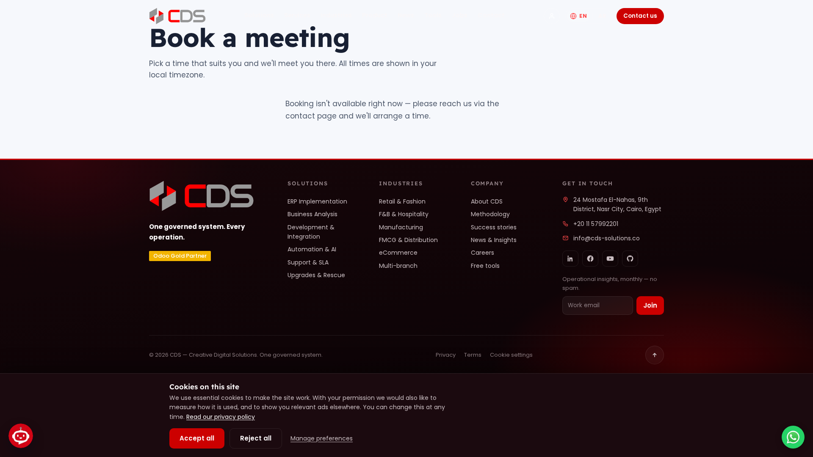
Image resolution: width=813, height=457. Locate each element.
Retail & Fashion (402, 201)
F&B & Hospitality (404, 214)
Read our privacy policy (220, 417)
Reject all (255, 438)
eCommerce (398, 252)
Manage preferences (321, 438)
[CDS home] (177, 16)
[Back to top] (654, 355)
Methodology (490, 214)
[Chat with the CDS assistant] (20, 434)
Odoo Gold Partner (180, 256)
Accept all (197, 438)
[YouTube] (610, 259)
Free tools (485, 266)
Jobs (459, 15)
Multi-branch (398, 266)
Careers (482, 252)
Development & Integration (311, 232)
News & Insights (494, 240)
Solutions (259, 15)
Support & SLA (308, 262)
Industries (336, 15)
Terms (472, 355)
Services (297, 15)
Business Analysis (312, 214)
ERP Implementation (317, 201)
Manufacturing (401, 227)
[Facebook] (590, 259)
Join (650, 305)
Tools (433, 15)
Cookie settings (511, 355)
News (406, 15)
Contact (491, 15)
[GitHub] (630, 259)
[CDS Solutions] (552, 16)
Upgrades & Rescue (316, 275)
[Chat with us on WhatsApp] (793, 437)
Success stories (494, 227)
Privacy (446, 355)
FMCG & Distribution (408, 240)
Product (374, 15)
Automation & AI (312, 249)
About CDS (487, 201)
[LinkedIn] (570, 259)
